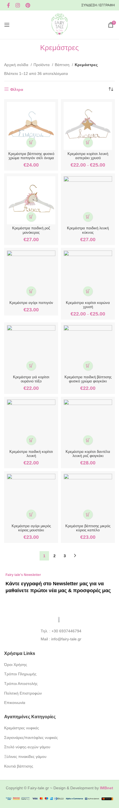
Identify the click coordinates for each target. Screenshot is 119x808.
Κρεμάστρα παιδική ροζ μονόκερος (31, 230)
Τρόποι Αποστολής (21, 683)
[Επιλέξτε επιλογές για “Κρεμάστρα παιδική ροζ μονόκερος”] (31, 217)
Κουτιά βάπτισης (18, 766)
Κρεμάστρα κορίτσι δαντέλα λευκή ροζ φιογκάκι (88, 454)
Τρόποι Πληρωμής (20, 674)
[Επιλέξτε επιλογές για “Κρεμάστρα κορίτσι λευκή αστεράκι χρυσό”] (88, 142)
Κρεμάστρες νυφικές (21, 728)
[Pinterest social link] (28, 5)
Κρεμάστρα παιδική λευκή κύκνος (88, 230)
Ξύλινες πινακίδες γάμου (25, 756)
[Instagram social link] (18, 5)
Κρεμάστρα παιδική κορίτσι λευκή (31, 454)
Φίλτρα (16, 89)
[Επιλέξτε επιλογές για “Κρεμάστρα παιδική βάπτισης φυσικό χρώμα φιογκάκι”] (88, 366)
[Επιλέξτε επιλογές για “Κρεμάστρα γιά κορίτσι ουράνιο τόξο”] (31, 366)
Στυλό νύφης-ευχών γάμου (27, 747)
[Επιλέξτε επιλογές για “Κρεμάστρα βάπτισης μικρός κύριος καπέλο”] (88, 514)
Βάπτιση (63, 64)
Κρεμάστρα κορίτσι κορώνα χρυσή (88, 305)
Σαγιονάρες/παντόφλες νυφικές (31, 737)
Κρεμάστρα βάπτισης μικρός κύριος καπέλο (87, 528)
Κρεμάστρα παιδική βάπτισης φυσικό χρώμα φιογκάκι (88, 379)
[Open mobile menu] (6, 24)
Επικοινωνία (14, 702)
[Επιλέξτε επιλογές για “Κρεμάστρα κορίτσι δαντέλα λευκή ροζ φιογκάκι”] (88, 440)
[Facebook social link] (8, 5)
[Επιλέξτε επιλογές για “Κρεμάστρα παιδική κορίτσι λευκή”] (31, 440)
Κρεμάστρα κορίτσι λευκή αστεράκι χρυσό (88, 156)
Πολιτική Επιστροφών (23, 693)
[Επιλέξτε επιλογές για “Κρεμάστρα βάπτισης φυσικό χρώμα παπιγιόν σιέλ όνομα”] (31, 142)
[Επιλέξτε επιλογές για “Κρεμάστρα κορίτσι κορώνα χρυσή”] (88, 291)
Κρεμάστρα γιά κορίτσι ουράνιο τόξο (31, 379)
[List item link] (59, 631)
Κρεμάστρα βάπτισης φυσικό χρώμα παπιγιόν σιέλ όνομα (31, 156)
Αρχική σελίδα (16, 64)
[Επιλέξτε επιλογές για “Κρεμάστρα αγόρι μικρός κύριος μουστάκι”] (31, 514)
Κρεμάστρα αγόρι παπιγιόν (31, 303)
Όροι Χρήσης (15, 664)
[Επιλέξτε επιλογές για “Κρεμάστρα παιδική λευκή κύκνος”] (88, 217)
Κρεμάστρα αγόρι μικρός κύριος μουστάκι (31, 528)
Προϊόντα (42, 64)
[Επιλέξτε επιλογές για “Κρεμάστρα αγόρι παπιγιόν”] (31, 291)
